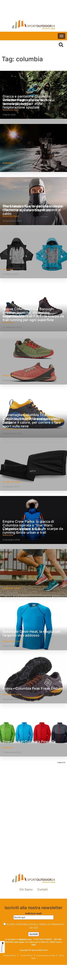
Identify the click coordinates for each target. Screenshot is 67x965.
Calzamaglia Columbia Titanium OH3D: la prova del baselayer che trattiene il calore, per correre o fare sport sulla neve (32, 420)
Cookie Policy (26, 955)
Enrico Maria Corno (12, 641)
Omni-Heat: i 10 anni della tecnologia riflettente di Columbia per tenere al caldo (32, 210)
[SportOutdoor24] (33, 24)
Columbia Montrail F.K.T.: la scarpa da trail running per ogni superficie (33, 318)
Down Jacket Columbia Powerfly (29, 742)
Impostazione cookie (33, 896)
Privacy (2, 948)
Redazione (8, 163)
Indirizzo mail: (33, 913)
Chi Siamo (25, 889)
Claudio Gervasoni (12, 482)
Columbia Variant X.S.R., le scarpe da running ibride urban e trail (33, 531)
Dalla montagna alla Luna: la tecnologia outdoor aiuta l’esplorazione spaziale (25, 103)
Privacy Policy (9, 955)
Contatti (42, 889)
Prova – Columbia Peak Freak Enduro (33, 688)
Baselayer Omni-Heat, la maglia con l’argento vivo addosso (31, 633)
